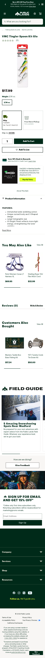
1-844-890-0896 (10, 638)
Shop (4, 570)
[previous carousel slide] (5, 4)
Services (6, 561)
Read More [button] (6, 230)
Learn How (32, 161)
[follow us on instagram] (20, 593)
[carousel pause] (42, 4)
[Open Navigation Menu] (5, 13)
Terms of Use (6, 617)
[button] (11, 133)
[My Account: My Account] (35, 13)
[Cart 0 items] (40, 13)
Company (6, 552)
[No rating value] (9, 40)
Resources (7, 579)
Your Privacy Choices (29, 620)
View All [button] (40, 245)
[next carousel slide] (39, 4)
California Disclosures (14, 623)
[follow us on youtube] (30, 593)
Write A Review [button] (36, 305)
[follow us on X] (25, 593)
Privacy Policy (27, 617)
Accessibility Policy (8, 620)
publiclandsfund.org (18, 652)
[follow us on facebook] (15, 593)
